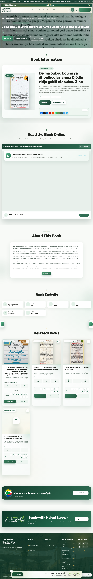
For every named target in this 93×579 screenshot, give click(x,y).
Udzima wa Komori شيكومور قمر (13, 18)
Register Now (81, 519)
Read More (45, 273)
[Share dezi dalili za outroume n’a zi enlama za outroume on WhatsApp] (85, 389)
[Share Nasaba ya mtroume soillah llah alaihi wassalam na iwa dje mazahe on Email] (57, 389)
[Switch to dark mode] (72, 10)
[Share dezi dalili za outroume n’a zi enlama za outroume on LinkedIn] (77, 389)
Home (29, 9)
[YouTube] (83, 547)
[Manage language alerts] (76, 10)
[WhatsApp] (86, 543)
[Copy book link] (61, 113)
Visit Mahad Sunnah (83, 550)
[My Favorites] (68, 10)
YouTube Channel (50, 545)
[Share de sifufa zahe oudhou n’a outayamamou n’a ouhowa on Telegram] (27, 457)
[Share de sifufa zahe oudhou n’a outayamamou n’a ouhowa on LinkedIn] (16, 455)
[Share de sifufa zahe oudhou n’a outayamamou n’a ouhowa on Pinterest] (19, 455)
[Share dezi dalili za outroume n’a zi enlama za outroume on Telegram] (87, 391)
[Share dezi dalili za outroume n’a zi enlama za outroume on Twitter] (85, 391)
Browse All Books (80, 493)
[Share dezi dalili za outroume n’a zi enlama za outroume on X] (74, 389)
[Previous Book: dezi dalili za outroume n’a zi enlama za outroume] (2, 324)
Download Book (20, 38)
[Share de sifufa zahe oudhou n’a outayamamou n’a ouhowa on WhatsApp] (24, 455)
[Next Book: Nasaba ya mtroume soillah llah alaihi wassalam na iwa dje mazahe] (90, 324)
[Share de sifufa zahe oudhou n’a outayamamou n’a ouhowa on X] (13, 455)
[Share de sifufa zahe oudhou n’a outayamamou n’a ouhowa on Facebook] (11, 455)
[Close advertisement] (11, 571)
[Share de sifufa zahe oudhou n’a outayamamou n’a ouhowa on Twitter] (24, 457)
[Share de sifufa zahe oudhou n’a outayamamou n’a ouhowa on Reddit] (21, 455)
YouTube (54, 9)
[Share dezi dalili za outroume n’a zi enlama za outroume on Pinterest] (80, 389)
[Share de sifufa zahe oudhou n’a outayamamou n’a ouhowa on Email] (27, 455)
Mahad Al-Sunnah (47, 9)
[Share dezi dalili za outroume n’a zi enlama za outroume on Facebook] (72, 389)
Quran (33, 9)
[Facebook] (79, 543)
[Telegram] (86, 547)
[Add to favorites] (27, 341)
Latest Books (39, 9)
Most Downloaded (33, 548)
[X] (83, 543)
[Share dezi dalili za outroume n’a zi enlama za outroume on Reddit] (82, 389)
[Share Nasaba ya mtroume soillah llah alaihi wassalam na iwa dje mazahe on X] (44, 389)
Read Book (7, 38)
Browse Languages (33, 545)
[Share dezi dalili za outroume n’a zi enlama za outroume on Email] (87, 389)
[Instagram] (79, 547)
